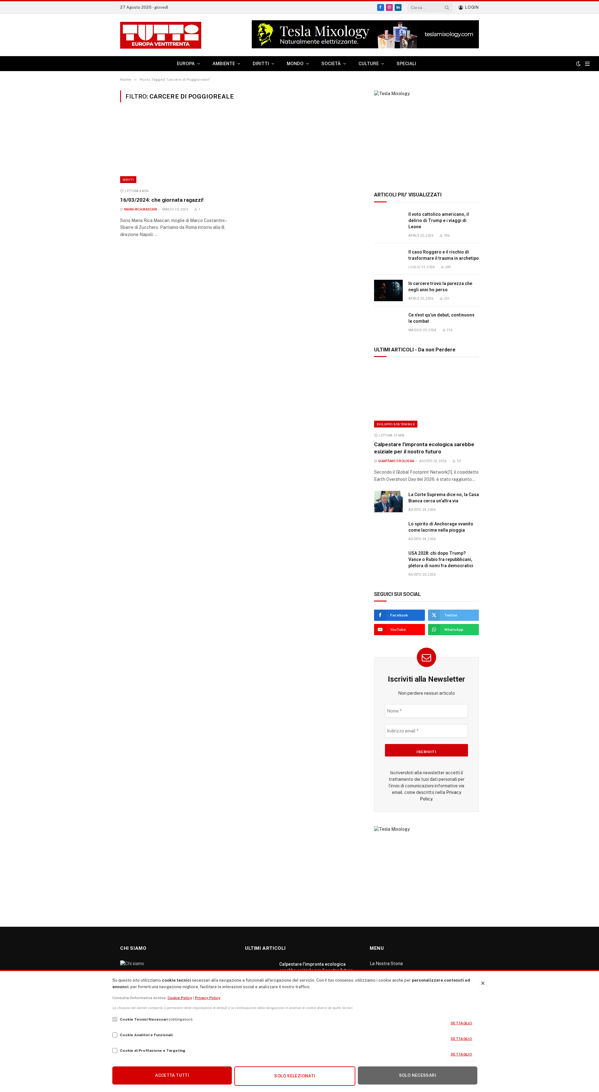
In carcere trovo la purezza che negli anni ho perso (440, 286)
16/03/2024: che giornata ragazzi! (162, 200)
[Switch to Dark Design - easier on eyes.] (578, 63)
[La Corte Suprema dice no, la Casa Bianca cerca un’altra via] (388, 501)
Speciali (406, 63)
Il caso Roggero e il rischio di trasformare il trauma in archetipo (443, 255)
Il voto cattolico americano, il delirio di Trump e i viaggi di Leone (438, 220)
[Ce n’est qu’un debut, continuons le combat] (388, 322)
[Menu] (587, 64)
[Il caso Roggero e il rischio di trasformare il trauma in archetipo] (388, 259)
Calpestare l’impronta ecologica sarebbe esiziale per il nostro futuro (424, 448)
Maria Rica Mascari (140, 209)
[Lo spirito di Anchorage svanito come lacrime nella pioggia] (388, 531)
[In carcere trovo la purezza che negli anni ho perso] (388, 290)
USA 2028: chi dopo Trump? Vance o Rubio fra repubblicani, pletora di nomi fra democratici (440, 559)
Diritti (128, 179)
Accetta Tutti (172, 1075)
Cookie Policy (180, 998)
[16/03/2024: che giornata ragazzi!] (177, 149)
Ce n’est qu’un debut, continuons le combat (441, 318)
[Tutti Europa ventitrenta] (160, 35)
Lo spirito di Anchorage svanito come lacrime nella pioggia (440, 527)
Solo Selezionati (294, 1076)
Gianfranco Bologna (396, 461)
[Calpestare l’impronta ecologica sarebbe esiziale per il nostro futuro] (426, 396)
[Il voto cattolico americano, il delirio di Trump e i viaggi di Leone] (388, 221)
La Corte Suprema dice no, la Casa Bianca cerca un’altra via (443, 497)
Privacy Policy (208, 998)
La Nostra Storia (386, 963)
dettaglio (461, 1023)
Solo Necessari (417, 1075)
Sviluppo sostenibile (396, 424)
